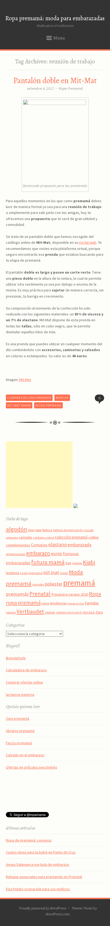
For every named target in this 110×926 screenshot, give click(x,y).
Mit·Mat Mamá (19, 405)
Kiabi (89, 562)
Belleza (47, 530)
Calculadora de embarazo (26, 670)
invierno (77, 563)
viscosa (88, 612)
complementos (18, 545)
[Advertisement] (39, 474)
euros (56, 554)
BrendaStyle (16, 658)
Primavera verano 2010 (69, 594)
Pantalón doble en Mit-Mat (55, 80)
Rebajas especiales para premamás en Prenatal (44, 876)
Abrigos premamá (20, 730)
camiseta (25, 537)
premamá (79, 583)
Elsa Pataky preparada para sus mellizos (38, 889)
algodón (16, 529)
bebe (38, 530)
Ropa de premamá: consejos (29, 840)
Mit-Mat (24, 379)
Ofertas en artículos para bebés (31, 767)
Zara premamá (17, 718)
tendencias (58, 603)
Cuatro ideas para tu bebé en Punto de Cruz (41, 852)
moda (64, 573)
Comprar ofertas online (24, 682)
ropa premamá (23, 602)
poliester (53, 584)
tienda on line (76, 603)
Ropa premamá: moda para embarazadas (55, 18)
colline (93, 537)
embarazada (79, 545)
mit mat (51, 572)
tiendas (92, 603)
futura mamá (48, 562)
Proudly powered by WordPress (42, 908)
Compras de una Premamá (29, 398)
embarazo (38, 553)
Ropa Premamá (71, 88)
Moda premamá (48, 405)
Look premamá (31, 573)
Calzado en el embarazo (25, 755)
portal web (87, 242)
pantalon (38, 584)
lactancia (12, 573)
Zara (99, 612)
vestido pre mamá (68, 612)
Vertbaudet (30, 611)
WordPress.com (57, 914)
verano (11, 612)
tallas (45, 603)
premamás (17, 594)
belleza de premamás (68, 530)
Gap (68, 563)
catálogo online (43, 537)
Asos (31, 530)
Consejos (39, 544)
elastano (57, 544)
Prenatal (39, 593)
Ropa (95, 593)
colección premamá (71, 537)
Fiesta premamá (19, 743)
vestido (50, 612)
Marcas (62, 398)
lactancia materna (20, 694)
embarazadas (15, 554)
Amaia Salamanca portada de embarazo (37, 864)
